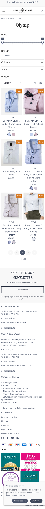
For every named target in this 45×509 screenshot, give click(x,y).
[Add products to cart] (41, 10)
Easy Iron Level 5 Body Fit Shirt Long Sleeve (11, 124)
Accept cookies (20, 501)
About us (5, 425)
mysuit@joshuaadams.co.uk (13, 322)
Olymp (18, 18)
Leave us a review (9, 417)
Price (4, 34)
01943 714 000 (7, 361)
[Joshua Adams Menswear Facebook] (7, 438)
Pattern (5, 76)
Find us (4, 421)
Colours (5, 62)
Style (4, 69)
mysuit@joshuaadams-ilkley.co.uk (16, 365)
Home (3, 18)
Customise (36, 501)
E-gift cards (6, 429)
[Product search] (36, 10)
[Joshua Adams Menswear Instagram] (2, 438)
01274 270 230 (7, 318)
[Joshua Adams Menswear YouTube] (12, 438)
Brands (11, 18)
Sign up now (22, 290)
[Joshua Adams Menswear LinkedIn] (17, 438)
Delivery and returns (10, 433)
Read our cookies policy (16, 495)
